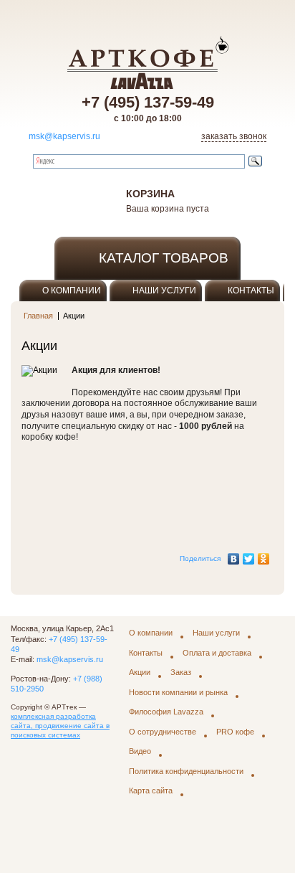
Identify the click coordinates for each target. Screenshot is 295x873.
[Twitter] (248, 555)
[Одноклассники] (263, 555)
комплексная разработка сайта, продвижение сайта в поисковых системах (60, 725)
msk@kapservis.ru (64, 136)
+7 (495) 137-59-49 (148, 102)
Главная (38, 315)
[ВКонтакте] (233, 555)
